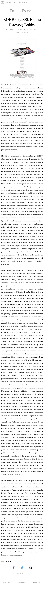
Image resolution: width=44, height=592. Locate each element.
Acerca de (7, 582)
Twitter (22, 568)
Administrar (37, 582)
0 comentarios (22, 573)
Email (30, 568)
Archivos (22, 582)
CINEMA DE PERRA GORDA (16, 2)
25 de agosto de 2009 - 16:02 (26, 29)
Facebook (14, 568)
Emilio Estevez (22, 33)
